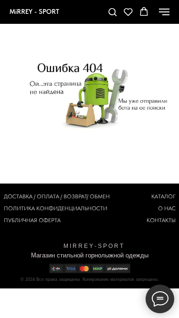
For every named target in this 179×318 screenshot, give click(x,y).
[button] (112, 11)
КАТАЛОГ (163, 196)
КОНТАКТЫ (161, 220)
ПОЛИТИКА (19, 208)
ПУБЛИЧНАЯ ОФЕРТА (32, 220)
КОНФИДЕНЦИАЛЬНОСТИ (71, 208)
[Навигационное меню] (164, 12)
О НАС (167, 208)
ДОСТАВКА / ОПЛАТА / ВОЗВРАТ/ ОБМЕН (57, 196)
